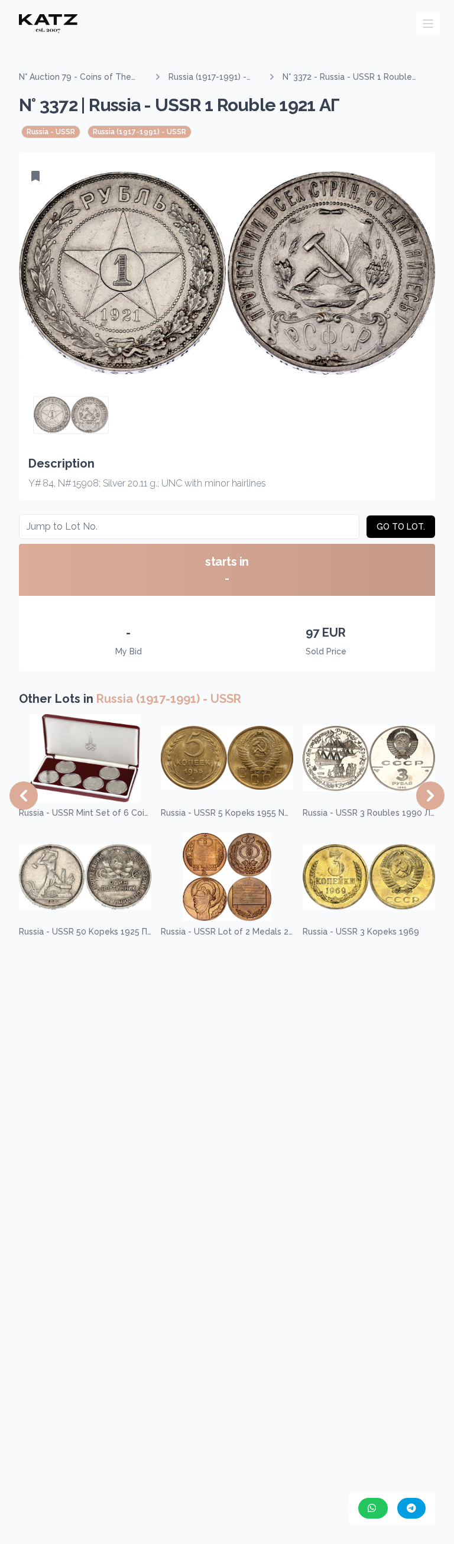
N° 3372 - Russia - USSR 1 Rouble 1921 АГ (347, 77)
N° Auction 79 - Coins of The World (75, 77)
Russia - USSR (51, 132)
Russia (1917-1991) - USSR (207, 77)
